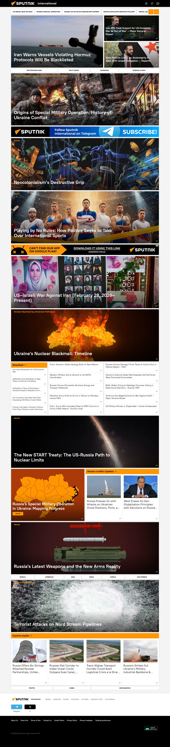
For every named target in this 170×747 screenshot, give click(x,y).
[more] (100, 65)
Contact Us (47, 720)
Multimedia (110, 699)
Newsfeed (17, 365)
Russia (66, 699)
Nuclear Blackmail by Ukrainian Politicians (34, 312)
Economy (75, 699)
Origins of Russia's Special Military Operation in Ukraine (41, 76)
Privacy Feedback (86, 720)
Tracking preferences (103, 720)
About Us (14, 720)
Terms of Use (36, 720)
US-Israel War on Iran (24, 18)
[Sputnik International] (24, 6)
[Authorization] (146, 3)
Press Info (24, 720)
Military (84, 699)
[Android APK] (151, 728)
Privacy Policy (72, 720)
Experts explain (20, 635)
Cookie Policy (59, 720)
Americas (57, 699)
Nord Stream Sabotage (25, 582)
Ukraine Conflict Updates (100, 471)
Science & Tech (97, 699)
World (108, 44)
